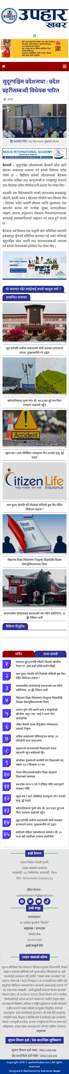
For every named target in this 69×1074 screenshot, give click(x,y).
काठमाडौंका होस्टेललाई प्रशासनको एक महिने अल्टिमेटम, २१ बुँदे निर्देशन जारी (34, 616)
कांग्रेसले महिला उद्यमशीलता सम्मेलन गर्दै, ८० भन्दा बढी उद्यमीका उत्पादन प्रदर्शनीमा (39, 834)
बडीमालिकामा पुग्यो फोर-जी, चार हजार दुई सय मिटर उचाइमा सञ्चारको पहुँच (35, 403)
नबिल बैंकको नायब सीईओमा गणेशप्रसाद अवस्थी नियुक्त (37, 726)
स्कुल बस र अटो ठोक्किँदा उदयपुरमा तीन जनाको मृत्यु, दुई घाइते (34, 455)
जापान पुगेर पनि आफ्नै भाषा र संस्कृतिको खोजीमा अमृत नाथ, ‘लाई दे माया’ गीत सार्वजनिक (37, 714)
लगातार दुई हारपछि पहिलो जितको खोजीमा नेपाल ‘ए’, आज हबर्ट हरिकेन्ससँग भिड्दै (38, 664)
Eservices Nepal (50, 1071)
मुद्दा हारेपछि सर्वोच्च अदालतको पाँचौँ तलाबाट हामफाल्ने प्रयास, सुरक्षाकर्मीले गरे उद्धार (34, 350)
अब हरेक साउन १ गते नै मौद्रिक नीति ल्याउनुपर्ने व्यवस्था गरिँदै (39, 786)
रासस (10, 99)
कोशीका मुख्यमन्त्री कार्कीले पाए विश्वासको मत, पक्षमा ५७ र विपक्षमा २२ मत (40, 762)
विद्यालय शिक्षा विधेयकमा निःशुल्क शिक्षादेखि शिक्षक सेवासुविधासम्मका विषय (35, 562)
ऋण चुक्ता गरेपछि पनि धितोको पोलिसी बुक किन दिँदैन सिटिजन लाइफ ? (34, 507)
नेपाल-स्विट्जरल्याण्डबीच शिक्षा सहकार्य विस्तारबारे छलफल (36, 774)
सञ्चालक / (30, 928)
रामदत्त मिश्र (35, 934)
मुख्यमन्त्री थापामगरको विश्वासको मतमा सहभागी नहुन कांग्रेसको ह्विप (36, 750)
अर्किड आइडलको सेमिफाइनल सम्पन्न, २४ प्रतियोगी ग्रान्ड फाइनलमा (37, 738)
